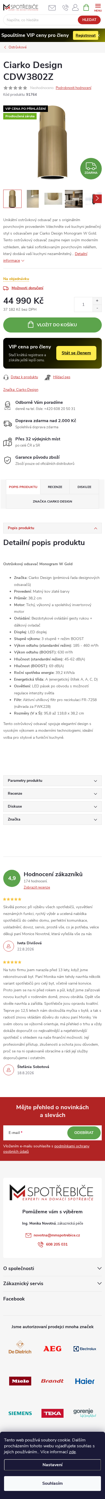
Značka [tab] (52, 501)
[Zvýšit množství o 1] (97, 301)
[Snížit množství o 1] (97, 308)
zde (72, 1452)
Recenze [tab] (55, 487)
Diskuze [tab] (84, 487)
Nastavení (52, 1465)
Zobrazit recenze (37, 887)
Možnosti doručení (27, 288)
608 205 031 (57, 1244)
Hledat (89, 19)
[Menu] (98, 7)
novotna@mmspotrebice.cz (57, 1235)
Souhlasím (52, 1483)
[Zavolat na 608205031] (65, 7)
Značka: (20, 389)
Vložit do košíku (57, 325)
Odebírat (84, 1132)
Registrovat (86, 35)
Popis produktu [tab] (23, 487)
